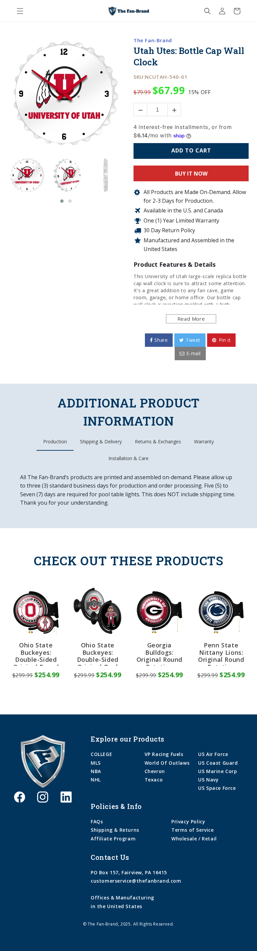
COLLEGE (101, 754)
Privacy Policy (188, 821)
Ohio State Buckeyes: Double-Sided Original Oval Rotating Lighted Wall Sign (97, 654)
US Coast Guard (218, 763)
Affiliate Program (113, 838)
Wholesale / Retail (194, 838)
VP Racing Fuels (164, 754)
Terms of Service (192, 830)
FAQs (97, 821)
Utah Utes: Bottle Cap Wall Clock (189, 56)
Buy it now (191, 173)
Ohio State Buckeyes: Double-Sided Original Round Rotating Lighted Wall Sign (36, 654)
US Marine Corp (217, 771)
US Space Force (217, 788)
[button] (20, 11)
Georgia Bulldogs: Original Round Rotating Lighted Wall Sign (159, 654)
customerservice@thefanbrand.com (136, 881)
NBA (96, 771)
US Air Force (213, 754)
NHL (96, 779)
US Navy (208, 779)
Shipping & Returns (115, 830)
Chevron (155, 771)
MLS (96, 763)
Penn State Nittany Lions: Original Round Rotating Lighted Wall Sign (221, 654)
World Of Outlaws (167, 763)
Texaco (154, 779)
